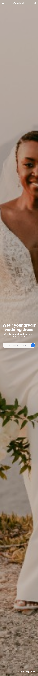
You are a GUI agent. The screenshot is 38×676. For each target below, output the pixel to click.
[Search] (35, 3)
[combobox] (19, 345)
